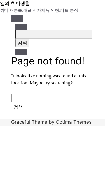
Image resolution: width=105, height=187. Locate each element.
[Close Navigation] (21, 52)
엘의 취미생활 (15, 3)
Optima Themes (74, 122)
